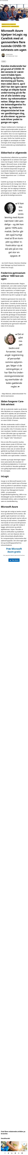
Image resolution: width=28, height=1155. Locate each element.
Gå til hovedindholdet (4, 0)
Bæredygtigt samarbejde (10, 26)
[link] (14, 560)
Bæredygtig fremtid (8, 24)
